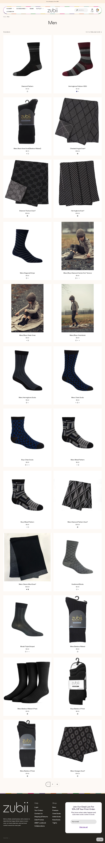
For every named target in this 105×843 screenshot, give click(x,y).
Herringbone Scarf (77, 211)
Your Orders (38, 810)
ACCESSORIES (21, 8)
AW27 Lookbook (40, 823)
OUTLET (39, 8)
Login (36, 807)
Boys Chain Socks (27, 460)
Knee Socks (56, 820)
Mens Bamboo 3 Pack (27, 771)
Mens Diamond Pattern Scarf (78, 522)
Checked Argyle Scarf (77, 148)
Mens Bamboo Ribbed (77, 646)
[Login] (92, 10)
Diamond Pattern (27, 86)
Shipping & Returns (41, 816)
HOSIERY (9, 8)
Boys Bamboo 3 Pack (77, 709)
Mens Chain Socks (77, 397)
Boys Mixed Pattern (27, 522)
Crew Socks (56, 813)
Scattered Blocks (78, 584)
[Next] (57, 784)
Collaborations (39, 826)
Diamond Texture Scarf (27, 211)
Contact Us (38, 813)
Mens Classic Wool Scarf (27, 584)
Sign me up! (83, 827)
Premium (55, 810)
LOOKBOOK (10, 11)
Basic (54, 807)
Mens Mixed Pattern (77, 460)
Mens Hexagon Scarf (77, 771)
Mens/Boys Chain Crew (27, 335)
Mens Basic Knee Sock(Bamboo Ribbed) (27, 148)
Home (4, 16)
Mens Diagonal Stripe (27, 273)
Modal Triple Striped (27, 646)
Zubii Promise (39, 820)
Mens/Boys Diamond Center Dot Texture (77, 273)
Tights (54, 823)
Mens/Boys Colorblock (77, 335)
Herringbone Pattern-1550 (77, 86)
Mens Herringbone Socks (27, 397)
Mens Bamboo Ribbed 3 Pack (27, 709)
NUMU (32, 8)
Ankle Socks (56, 816)
